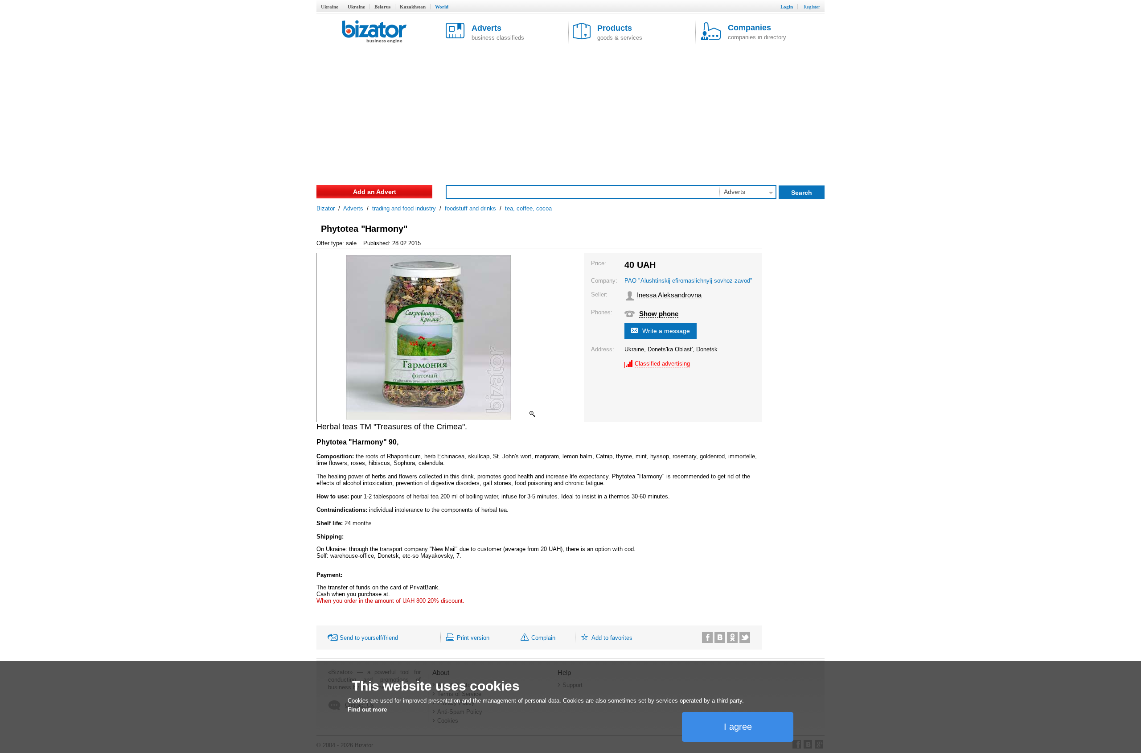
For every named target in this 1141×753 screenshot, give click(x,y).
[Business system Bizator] (374, 32)
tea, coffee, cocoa (528, 208)
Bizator (325, 208)
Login (786, 6)
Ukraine (329, 6)
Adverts (353, 208)
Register (812, 6)
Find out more (367, 709)
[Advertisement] (570, 111)
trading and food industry (404, 208)
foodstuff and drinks (470, 208)
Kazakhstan (413, 6)
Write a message (666, 330)
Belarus (382, 6)
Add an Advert (374, 191)
